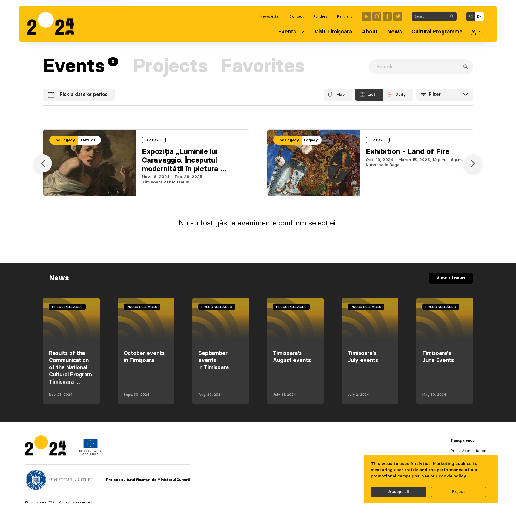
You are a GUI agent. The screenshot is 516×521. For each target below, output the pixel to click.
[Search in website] (452, 16)
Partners (344, 16)
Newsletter (270, 16)
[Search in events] (465, 66)
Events (287, 32)
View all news (451, 278)
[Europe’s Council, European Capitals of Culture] (90, 454)
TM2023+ (88, 140)
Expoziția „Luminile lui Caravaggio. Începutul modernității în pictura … (184, 160)
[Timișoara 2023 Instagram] (376, 16)
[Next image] (473, 163)
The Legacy (64, 140)
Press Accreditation (468, 450)
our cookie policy (448, 476)
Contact (296, 16)
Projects (170, 66)
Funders (320, 16)
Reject (458, 492)
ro (470, 16)
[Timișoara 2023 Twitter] (397, 16)
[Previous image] (43, 163)
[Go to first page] (53, 24)
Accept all (398, 492)
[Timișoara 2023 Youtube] (366, 16)
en (479, 16)
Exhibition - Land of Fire (407, 151)
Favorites (262, 66)
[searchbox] (429, 16)
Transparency (462, 440)
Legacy (311, 140)
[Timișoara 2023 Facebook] (387, 16)
